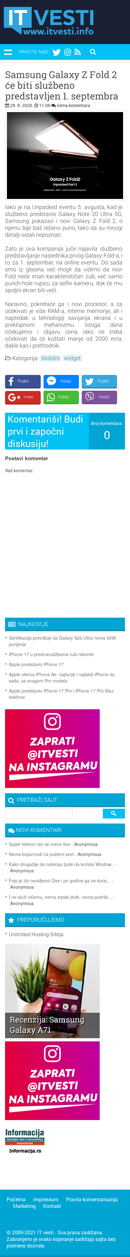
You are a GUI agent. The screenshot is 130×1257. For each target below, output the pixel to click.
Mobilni (50, 358)
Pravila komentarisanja (92, 1199)
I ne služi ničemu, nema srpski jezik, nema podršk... (60, 897)
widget (72, 358)
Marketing (24, 1206)
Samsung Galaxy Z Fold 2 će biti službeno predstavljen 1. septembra (61, 85)
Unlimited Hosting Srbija (36, 934)
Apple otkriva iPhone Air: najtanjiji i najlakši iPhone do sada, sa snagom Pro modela (62, 677)
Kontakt (52, 1206)
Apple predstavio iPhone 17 (36, 664)
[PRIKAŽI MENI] (8, 52)
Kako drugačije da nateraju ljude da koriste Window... (62, 864)
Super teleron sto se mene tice (39, 844)
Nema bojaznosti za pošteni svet (41, 854)
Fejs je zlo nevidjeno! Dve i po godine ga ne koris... (59, 880)
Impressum (45, 1199)
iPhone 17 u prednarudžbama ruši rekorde (51, 654)
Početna (16, 1199)
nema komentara (73, 105)
